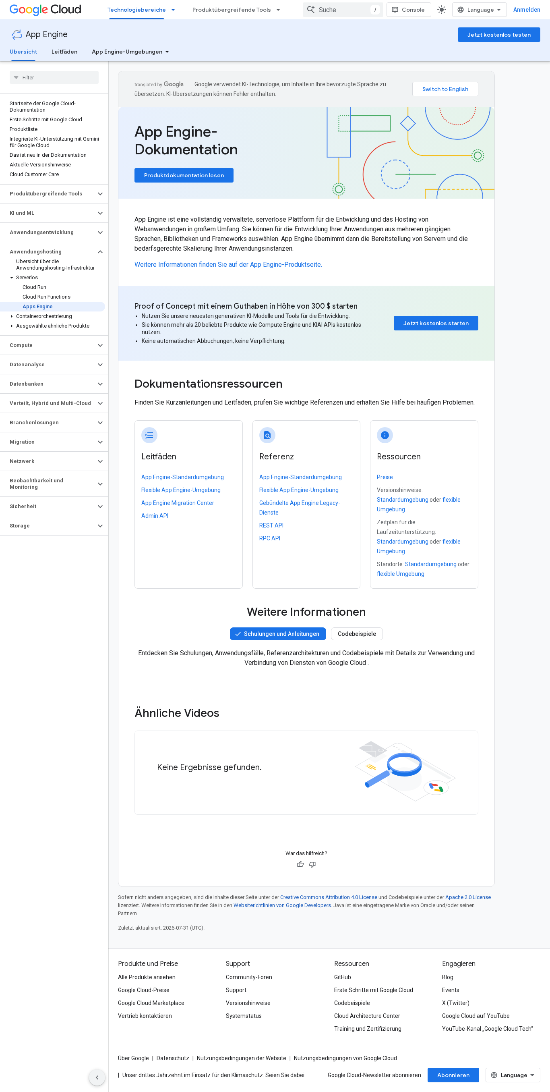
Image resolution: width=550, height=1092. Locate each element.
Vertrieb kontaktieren (145, 1016)
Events (450, 990)
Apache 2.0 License (468, 897)
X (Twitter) (455, 1003)
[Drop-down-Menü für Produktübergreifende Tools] (280, 9)
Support (236, 990)
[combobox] (343, 9)
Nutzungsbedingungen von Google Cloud (345, 1058)
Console (413, 9)
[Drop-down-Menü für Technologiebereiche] (175, 9)
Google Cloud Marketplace (151, 1003)
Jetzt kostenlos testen (499, 34)
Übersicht (23, 51)
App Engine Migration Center (177, 503)
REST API (271, 525)
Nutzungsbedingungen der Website (241, 1058)
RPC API (269, 538)
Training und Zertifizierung (367, 1029)
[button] (47, 194)
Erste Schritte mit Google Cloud (373, 990)
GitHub (342, 977)
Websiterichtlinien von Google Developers (282, 905)
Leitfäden (64, 51)
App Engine (47, 34)
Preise (385, 477)
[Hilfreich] (300, 864)
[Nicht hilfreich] (312, 864)
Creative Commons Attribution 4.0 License (328, 897)
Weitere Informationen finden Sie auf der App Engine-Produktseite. (228, 264)
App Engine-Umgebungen (127, 51)
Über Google (133, 1058)
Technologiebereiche (137, 9)
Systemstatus (244, 1016)
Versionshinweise (248, 1003)
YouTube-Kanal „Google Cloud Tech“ (487, 1029)
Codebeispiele (357, 634)
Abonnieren (453, 1075)
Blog (447, 977)
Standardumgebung (402, 499)
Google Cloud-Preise (144, 990)
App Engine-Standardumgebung (182, 477)
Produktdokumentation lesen (184, 175)
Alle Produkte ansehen (147, 977)
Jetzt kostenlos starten (436, 323)
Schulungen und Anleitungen (281, 634)
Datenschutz (173, 1058)
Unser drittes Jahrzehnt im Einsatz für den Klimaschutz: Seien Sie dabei (213, 1075)
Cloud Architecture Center (367, 1016)
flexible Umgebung (400, 574)
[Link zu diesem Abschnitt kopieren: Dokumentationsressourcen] (293, 385)
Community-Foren (249, 977)
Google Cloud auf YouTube (476, 1016)
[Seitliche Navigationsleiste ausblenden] (97, 1077)
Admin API (154, 516)
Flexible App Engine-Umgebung (181, 490)
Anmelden (526, 9)
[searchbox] (54, 77)
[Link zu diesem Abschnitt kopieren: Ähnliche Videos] (230, 713)
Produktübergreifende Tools (231, 9)
